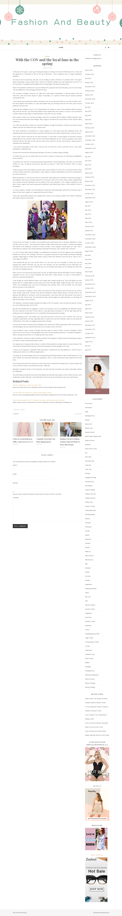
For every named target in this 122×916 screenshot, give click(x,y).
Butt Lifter (88, 457)
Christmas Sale (89, 461)
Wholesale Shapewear (92, 675)
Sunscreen (88, 617)
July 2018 (88, 304)
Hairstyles (88, 527)
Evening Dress (89, 481)
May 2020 (88, 263)
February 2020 (89, 276)
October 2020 (89, 243)
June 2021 (88, 210)
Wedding (88, 667)
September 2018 (90, 296)
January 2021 (89, 230)
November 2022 (90, 140)
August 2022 (89, 152)
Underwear (88, 650)
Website (15, 483)
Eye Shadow (89, 486)
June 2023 (88, 111)
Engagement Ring (90, 477)
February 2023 (89, 128)
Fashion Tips (89, 502)
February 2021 (89, 226)
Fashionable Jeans (90, 510)
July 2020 (88, 255)
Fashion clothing (90, 490)
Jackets (87, 535)
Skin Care (88, 597)
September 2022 (90, 148)
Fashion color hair (90, 494)
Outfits (87, 572)
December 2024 (90, 86)
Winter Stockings (90, 683)
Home (61, 47)
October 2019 (89, 288)
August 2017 (89, 341)
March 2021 (88, 222)
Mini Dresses (89, 560)
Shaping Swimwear (91, 588)
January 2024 (89, 95)
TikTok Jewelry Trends (92, 642)
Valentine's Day (89, 654)
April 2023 (88, 119)
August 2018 (89, 300)
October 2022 (89, 144)
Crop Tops (88, 469)
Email (15, 474)
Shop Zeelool (97, 855)
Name (15, 465)
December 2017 (90, 325)
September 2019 (90, 292)
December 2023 (90, 99)
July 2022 (88, 156)
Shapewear (88, 584)
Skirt (86, 601)
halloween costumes (19, 409)
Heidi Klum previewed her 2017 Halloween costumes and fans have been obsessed (38, 400)
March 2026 (88, 70)
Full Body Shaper (90, 514)
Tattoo (87, 629)
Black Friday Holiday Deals (93, 436)
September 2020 (90, 247)
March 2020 (88, 272)
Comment (16, 497)
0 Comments (78, 414)
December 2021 (90, 185)
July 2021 (88, 206)
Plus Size (88, 576)
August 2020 (89, 251)
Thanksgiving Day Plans (92, 634)
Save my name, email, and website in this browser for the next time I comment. (37, 494)
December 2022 (90, 136)
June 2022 (88, 160)
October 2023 (89, 103)
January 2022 (89, 181)
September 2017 (90, 337)
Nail (86, 564)
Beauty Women (90, 432)
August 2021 (89, 202)
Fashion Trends (90, 506)
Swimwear (88, 625)
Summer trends (90, 609)
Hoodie (87, 531)
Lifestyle (87, 543)
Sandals (87, 580)
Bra (86, 453)
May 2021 (88, 214)
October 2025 (89, 74)
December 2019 (90, 284)
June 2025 (88, 78)
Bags (86, 411)
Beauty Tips (89, 428)
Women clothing (90, 687)
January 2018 (89, 321)
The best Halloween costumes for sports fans (27, 385)
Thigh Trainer (89, 638)
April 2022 (88, 169)
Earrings (87, 473)
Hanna (17, 414)
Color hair (88, 465)
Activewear (88, 407)
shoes (87, 592)
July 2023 (88, 107)
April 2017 (88, 350)
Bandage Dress (90, 416)
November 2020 (90, 239)
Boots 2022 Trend (91, 449)
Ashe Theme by (17, 912)
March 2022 (88, 173)
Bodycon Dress (90, 440)
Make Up (88, 551)
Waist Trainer (89, 658)
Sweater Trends (90, 621)
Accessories (89, 403)
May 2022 (88, 165)
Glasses (87, 518)
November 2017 (90, 329)
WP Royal (24, 912)
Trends (47, 56)
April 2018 (88, 309)
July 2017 (88, 346)
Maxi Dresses (89, 555)
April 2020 (88, 267)
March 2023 (88, 123)
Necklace (88, 568)
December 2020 (90, 235)
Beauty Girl (88, 424)
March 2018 (88, 313)
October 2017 (89, 333)
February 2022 (89, 177)
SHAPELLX (97, 786)
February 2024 (89, 91)
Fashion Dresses (90, 498)
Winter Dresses (90, 679)
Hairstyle (88, 523)
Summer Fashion (90, 605)
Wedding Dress (90, 671)
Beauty (87, 420)
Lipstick (87, 547)
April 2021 (88, 218)
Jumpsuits (88, 539)
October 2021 (89, 193)
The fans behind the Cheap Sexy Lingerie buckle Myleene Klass (32, 392)
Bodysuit (88, 444)
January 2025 (89, 82)
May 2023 (88, 115)
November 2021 (90, 189)
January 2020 (89, 280)
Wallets (87, 662)
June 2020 (88, 259)
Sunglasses (88, 613)
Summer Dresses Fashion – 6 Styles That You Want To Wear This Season (70, 442)
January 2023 (89, 132)
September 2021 (90, 198)
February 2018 (89, 317)
